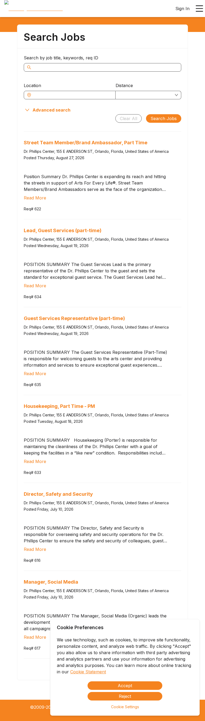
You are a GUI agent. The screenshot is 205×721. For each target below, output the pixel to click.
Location (32, 85)
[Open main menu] (199, 8)
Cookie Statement (88, 671)
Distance (124, 85)
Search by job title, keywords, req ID (61, 57)
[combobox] (72, 95)
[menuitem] (33, 8)
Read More (35, 197)
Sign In (182, 8)
